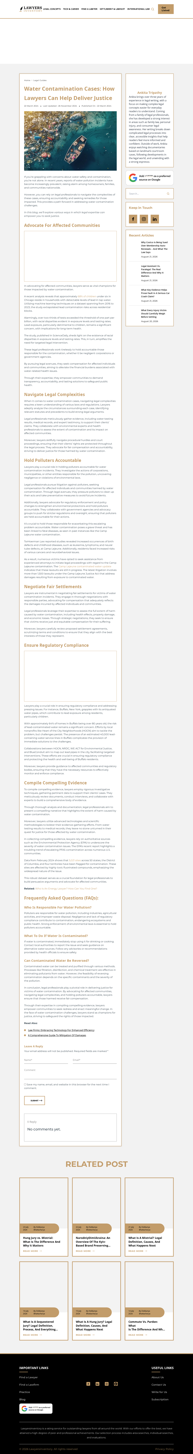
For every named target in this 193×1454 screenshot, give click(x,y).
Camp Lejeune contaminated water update (85, 566)
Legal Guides (40, 80)
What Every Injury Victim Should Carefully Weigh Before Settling (153, 313)
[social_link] (88, 1384)
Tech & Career (71, 9)
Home (27, 80)
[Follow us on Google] (150, 177)
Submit (34, 1100)
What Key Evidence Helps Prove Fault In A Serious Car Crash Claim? (155, 293)
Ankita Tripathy (149, 93)
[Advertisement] (96, 41)
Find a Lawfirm (29, 1384)
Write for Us (159, 1392)
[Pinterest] (116, 1384)
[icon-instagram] (144, 219)
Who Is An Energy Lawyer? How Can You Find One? (66, 888)
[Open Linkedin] (155, 219)
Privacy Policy (164, 1449)
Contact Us (159, 1384)
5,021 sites (75, 860)
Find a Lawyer (89, 9)
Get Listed (165, 9)
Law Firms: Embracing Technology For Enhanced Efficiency (61, 1030)
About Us (158, 1377)
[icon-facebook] (133, 219)
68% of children (87, 296)
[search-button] (152, 9)
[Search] (168, 193)
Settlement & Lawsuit (112, 9)
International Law (138, 9)
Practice (24, 1392)
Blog (22, 1399)
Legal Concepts (52, 9)
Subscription (160, 1399)
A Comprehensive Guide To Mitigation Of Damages (57, 1035)
